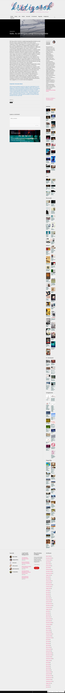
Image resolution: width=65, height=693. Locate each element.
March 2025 (48, 563)
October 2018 (48, 656)
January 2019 (48, 651)
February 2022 (48, 599)
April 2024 (48, 567)
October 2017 (48, 679)
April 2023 (48, 579)
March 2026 (48, 556)
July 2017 (47, 685)
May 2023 (48, 577)
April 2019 (48, 645)
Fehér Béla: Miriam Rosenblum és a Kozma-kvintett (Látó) (26, 572)
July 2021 (47, 611)
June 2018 (48, 664)
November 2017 (49, 677)
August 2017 (48, 683)
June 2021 (48, 613)
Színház (23, 16)
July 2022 (47, 590)
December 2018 (49, 652)
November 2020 (49, 622)
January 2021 (48, 620)
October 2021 (48, 607)
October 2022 (48, 586)
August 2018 (48, 660)
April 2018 (48, 668)
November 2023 (49, 573)
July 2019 (47, 639)
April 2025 (48, 561)
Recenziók (28, 16)
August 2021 (48, 609)
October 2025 (48, 560)
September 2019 (49, 637)
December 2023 (49, 571)
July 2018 (47, 662)
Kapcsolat (12, 17)
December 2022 (49, 584)
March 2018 (48, 670)
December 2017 (49, 675)
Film (19, 16)
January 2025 (48, 565)
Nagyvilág (40, 16)
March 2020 (48, 630)
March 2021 (48, 616)
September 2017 (49, 681)
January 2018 (48, 673)
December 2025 (49, 558)
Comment (36, 125)
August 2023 (48, 575)
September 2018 (49, 658)
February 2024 (48, 569)
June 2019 (48, 641)
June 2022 (48, 592)
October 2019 (48, 635)
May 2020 (48, 626)
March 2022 (48, 597)
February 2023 (48, 580)
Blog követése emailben (38, 553)
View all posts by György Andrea (50, 91)
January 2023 (48, 582)
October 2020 (48, 624)
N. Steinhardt (34, 16)
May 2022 (48, 594)
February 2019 (48, 649)
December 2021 (49, 603)
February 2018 (48, 671)
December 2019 (49, 633)
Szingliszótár (46, 16)
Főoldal (11, 16)
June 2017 (48, 687)
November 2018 (49, 654)
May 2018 (48, 666)
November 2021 (49, 605)
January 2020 (48, 632)
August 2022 (48, 588)
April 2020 (48, 628)
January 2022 (48, 601)
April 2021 (48, 615)
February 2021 (48, 618)
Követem (36, 568)
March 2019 (48, 647)
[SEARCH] (54, 17)
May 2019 (48, 643)
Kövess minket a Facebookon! (50, 98)
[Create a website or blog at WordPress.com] (32, 691)
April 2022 (48, 596)
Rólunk (16, 16)
